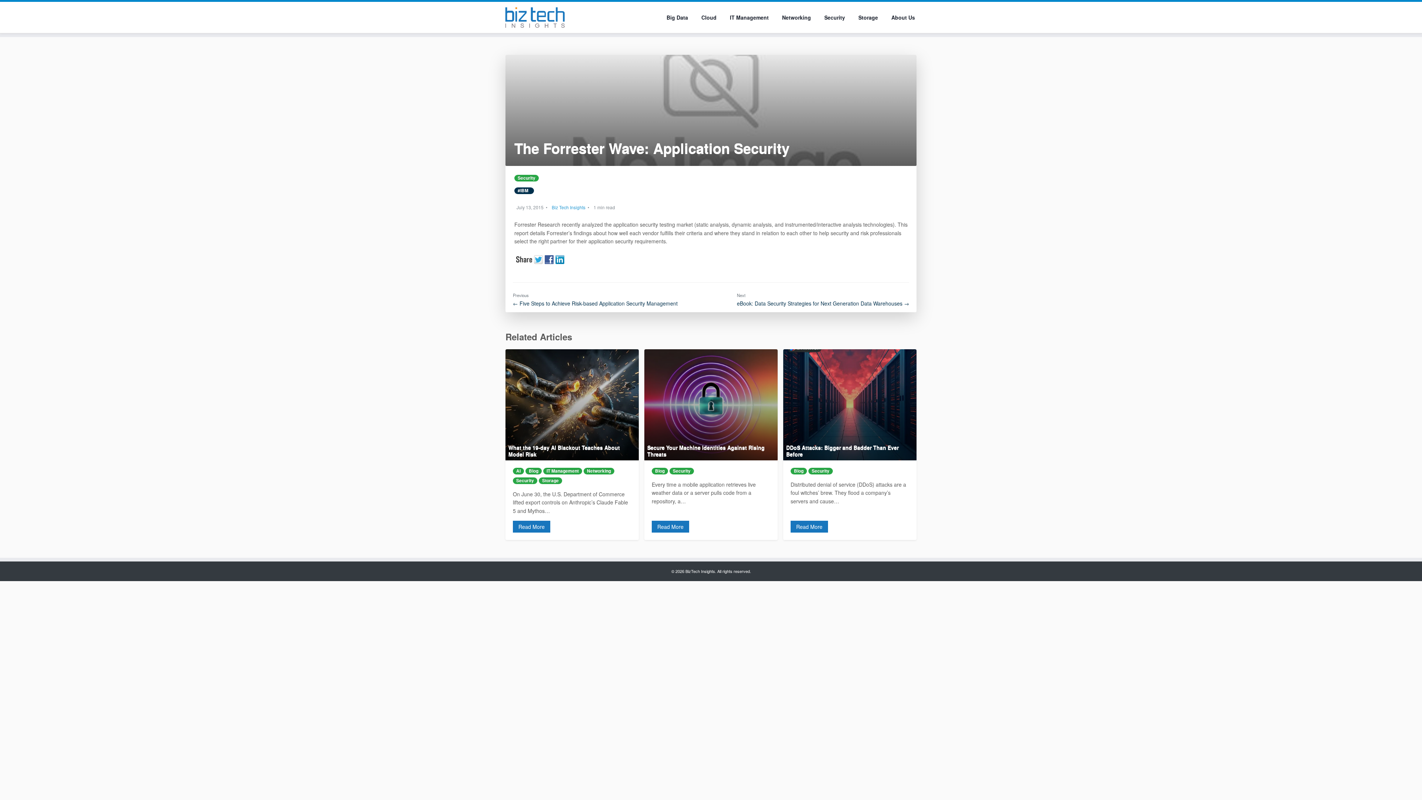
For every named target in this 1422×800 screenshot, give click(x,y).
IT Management (749, 17)
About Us (903, 17)
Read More (531, 526)
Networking (796, 17)
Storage (868, 17)
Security (834, 17)
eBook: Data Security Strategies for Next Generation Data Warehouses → (823, 303)
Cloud (709, 17)
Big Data (677, 17)
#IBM (524, 190)
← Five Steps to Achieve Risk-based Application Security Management (595, 303)
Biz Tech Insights (568, 207)
